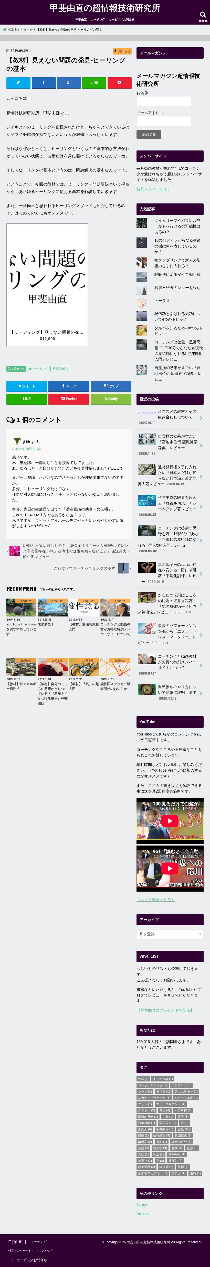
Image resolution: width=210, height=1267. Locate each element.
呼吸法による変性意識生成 (177, 275)
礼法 (158, 1154)
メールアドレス (149, 113)
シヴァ (145, 1091)
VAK (143, 1079)
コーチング (98, 19)
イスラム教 (163, 1079)
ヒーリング (40, 369)
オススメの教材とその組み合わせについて (167, 417)
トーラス (162, 301)
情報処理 (161, 1135)
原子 (183, 1117)
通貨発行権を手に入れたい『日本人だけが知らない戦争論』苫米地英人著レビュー (167, 475)
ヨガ (164, 1110)
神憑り (145, 1161)
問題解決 (62, 369)
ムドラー (146, 1110)
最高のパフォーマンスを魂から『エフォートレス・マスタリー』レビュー (167, 634)
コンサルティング (152, 1085)
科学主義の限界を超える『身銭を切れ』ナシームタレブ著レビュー (167, 506)
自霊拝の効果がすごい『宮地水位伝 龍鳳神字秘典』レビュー (178, 373)
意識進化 (183, 1135)
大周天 (145, 1129)
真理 (143, 1154)
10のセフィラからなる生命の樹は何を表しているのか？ (177, 246)
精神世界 (146, 1167)
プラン (145, 1104)
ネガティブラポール (154, 1098)
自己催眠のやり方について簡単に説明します (177, 692)
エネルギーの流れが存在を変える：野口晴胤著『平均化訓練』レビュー (167, 573)
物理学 (160, 1148)
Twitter (142, 1205)
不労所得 (183, 1110)
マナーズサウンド (170, 1104)
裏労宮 (178, 1173)
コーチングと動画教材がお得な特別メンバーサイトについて (167, 665)
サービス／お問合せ (121, 19)
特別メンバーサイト (153, 189)
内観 (167, 1117)
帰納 (143, 1135)
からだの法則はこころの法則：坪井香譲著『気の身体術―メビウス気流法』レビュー (167, 603)
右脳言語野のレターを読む (177, 288)
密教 (184, 1129)
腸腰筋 (166, 1167)
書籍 (161, 1142)
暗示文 (145, 1142)
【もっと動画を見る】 (155, 900)
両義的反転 (148, 1117)
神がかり (177, 1154)
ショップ (46, 1250)
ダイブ (163, 1091)
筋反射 (175, 1161)
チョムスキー (186, 1091)
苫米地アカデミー (152, 1173)
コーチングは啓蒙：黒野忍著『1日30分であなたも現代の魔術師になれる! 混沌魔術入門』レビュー (168, 539)
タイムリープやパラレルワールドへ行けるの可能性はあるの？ (177, 226)
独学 (177, 1148)
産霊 (192, 1148)
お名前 (142, 93)
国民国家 (167, 1123)
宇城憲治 (164, 1129)
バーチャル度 (186, 1098)
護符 (195, 1173)
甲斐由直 (81, 19)
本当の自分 (182, 1142)
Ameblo (142, 1213)
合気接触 (146, 1123)
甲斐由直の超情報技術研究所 (105, 8)
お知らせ (18, 369)
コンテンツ (182, 1085)
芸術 (183, 1167)
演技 (143, 1148)
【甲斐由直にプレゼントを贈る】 (165, 1010)
